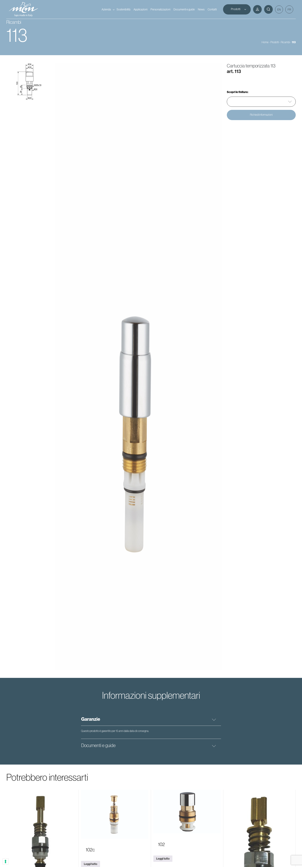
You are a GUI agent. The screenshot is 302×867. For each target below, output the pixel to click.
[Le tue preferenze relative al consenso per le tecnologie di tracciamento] (5, 861)
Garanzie (90, 719)
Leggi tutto (163, 858)
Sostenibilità (123, 9)
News (201, 9)
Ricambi (285, 42)
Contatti (212, 9)
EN (279, 9)
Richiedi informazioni (261, 114)
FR (289, 9)
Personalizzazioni (160, 9)
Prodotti (235, 9)
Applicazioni (140, 9)
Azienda (106, 9)
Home (265, 42)
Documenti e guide (184, 9)
